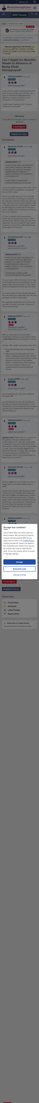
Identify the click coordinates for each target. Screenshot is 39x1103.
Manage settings (19, 574)
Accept (19, 562)
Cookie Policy (28, 540)
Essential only (19, 568)
